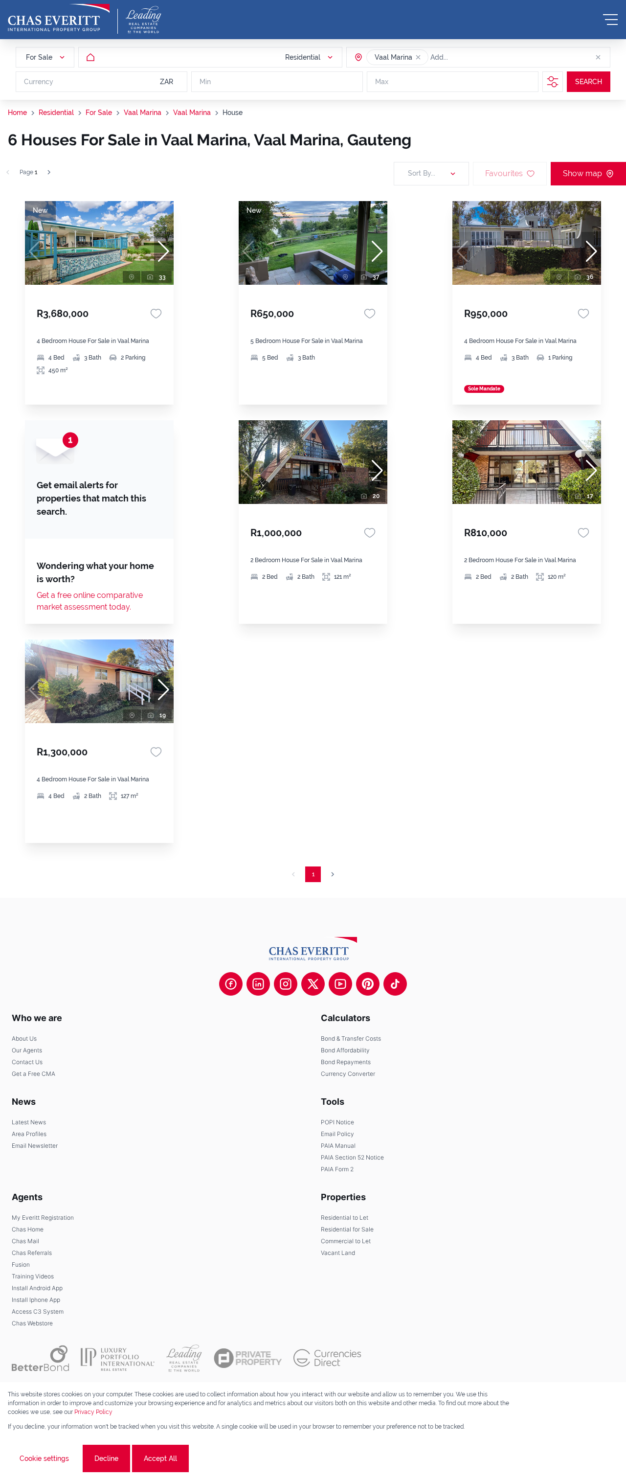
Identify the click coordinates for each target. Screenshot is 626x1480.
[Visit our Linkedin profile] (258, 984)
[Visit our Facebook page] (231, 984)
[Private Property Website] (248, 1358)
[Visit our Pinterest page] (368, 984)
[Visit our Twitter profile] (313, 984)
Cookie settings (44, 1458)
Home (17, 112)
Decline (106, 1458)
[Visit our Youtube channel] (340, 984)
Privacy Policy (93, 1412)
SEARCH (588, 82)
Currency (38, 82)
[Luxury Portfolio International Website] (118, 1358)
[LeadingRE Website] (184, 1358)
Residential (56, 112)
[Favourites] (156, 313)
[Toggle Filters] (552, 81)
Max (381, 82)
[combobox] (468, 57)
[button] (418, 57)
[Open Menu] (610, 19)
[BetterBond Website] (40, 1358)
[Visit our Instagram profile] (285, 984)
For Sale (99, 112)
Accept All (160, 1458)
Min (205, 82)
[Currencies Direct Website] (327, 1358)
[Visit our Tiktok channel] (395, 984)
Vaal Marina (142, 112)
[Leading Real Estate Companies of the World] (143, 19)
